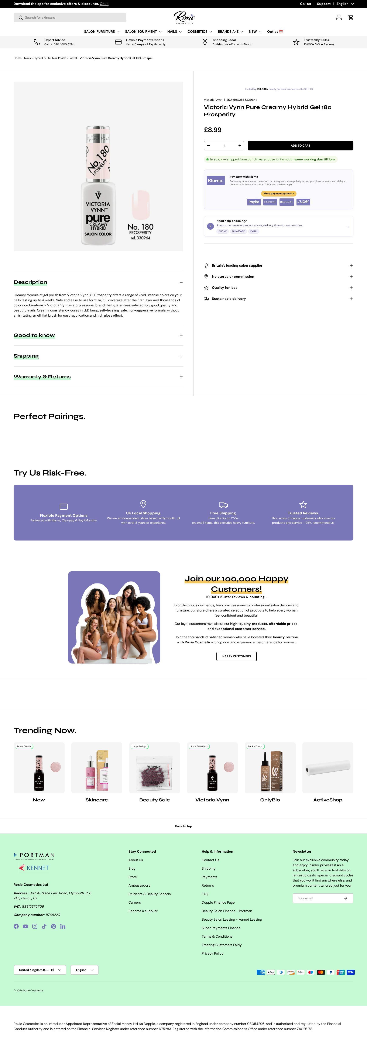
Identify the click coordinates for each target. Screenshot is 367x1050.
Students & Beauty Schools (149, 894)
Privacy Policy (212, 953)
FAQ (205, 894)
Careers (134, 902)
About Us (135, 860)
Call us (305, 3)
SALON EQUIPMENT (141, 31)
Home (18, 58)
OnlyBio (270, 800)
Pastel (73, 58)
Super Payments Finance (221, 928)
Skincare (97, 800)
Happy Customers (236, 656)
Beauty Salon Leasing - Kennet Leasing (232, 919)
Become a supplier (143, 911)
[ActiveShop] (328, 768)
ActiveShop (327, 800)
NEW (253, 31)
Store (132, 877)
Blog (131, 868)
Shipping (208, 868)
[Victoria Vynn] (212, 768)
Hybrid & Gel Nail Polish (50, 58)
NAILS (172, 31)
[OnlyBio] (270, 768)
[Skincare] (97, 768)
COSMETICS (197, 31)
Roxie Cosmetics (33, 990)
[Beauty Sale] (154, 768)
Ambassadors (139, 885)
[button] (351, 17)
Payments (209, 877)
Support (324, 3)
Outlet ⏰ (275, 31)
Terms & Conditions (217, 936)
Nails (27, 58)
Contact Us (210, 860)
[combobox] (70, 17)
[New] (39, 768)
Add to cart (300, 145)
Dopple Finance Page (218, 902)
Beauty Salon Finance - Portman (227, 911)
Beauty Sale (154, 800)
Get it (104, 3)
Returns (208, 885)
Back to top (183, 826)
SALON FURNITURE (99, 31)
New (39, 800)
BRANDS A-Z (228, 31)
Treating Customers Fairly (222, 945)
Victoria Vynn (213, 100)
